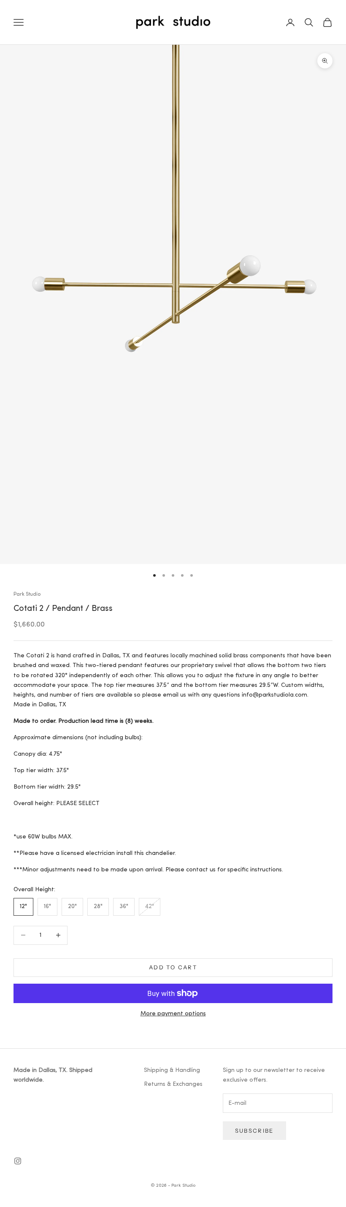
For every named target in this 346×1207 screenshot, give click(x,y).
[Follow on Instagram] (18, 1161)
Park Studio (27, 594)
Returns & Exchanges (173, 1084)
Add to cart (173, 967)
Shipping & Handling (172, 1070)
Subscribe (254, 1130)
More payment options (173, 1014)
